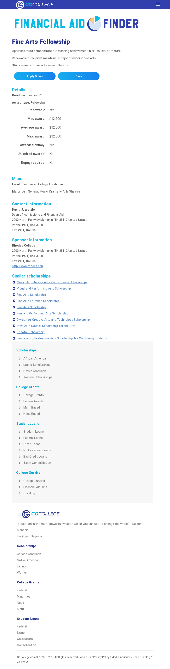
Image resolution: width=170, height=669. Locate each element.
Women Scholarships (37, 377)
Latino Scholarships (37, 365)
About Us (85, 657)
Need (20, 603)
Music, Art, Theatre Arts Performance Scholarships (52, 282)
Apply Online (35, 76)
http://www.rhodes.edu (27, 266)
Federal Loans (33, 438)
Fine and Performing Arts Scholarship (42, 313)
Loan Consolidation (37, 463)
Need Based (31, 414)
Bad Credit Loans (35, 456)
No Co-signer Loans (37, 450)
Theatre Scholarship (31, 332)
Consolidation (26, 645)
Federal (22, 590)
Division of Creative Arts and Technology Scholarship (53, 320)
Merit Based (31, 407)
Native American (34, 371)
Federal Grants (33, 401)
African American (35, 358)
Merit (20, 609)
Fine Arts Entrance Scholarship (38, 301)
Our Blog (29, 493)
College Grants (33, 395)
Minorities (23, 596)
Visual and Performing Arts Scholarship (44, 288)
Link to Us (23, 661)
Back (79, 76)
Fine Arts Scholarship (31, 295)
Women (22, 572)
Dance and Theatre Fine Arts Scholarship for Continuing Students (62, 338)
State (21, 633)
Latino (21, 566)
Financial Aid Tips (35, 487)
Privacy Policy (101, 657)
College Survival (34, 481)
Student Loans (33, 431)
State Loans (31, 444)
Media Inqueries (121, 657)
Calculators (25, 639)
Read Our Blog (141, 657)
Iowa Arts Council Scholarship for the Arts (46, 326)
